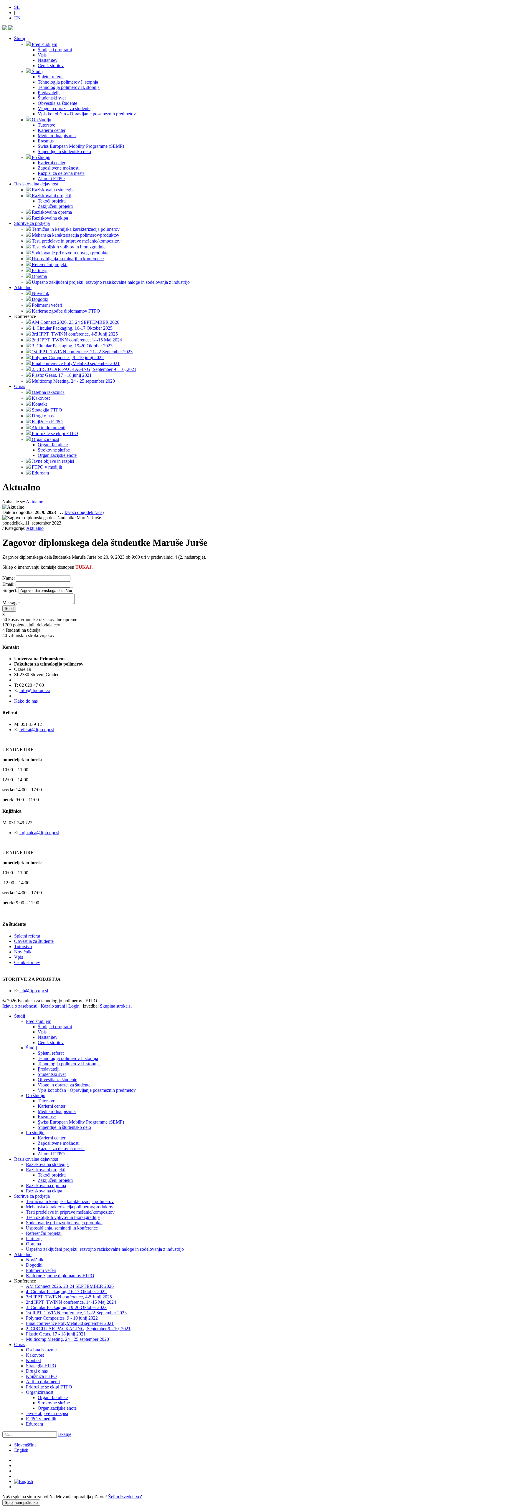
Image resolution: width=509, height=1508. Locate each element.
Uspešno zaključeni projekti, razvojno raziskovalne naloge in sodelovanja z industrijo (105, 1249)
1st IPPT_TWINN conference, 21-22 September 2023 (76, 1312)
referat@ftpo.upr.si (36, 729)
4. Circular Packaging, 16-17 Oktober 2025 (66, 1291)
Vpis (18, 957)
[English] (23, 1481)
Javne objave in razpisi (47, 1413)
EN (17, 17)
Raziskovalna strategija (47, 1164)
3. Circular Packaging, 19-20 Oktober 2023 (66, 1307)
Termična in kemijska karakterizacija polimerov (70, 1201)
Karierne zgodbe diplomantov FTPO (60, 1275)
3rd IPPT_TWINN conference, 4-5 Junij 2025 (69, 1296)
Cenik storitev (27, 962)
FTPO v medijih (41, 1418)
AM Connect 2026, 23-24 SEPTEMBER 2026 (70, 1286)
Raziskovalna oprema (46, 1185)
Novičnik (23, 951)
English (21, 1450)
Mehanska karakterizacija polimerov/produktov (69, 1206)
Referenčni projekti (44, 1233)
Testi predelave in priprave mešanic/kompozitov (70, 1212)
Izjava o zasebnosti (19, 1005)
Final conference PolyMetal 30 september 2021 (70, 1323)
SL (17, 7)
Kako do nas (26, 701)
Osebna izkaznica (42, 1349)
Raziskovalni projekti (45, 1169)
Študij (19, 38)
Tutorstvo (23, 946)
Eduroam (34, 1423)
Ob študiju (35, 1095)
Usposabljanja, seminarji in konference (62, 1227)
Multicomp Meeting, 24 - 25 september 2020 (67, 1339)
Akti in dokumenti (43, 1381)
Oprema (33, 1243)
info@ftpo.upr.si (34, 690)
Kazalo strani (53, 1005)
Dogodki (34, 1265)
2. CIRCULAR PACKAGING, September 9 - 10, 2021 (78, 1328)
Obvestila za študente (34, 941)
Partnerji (34, 1238)
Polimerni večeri (41, 1270)
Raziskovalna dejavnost (36, 183)
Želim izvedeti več (125, 1496)
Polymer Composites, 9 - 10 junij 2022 (62, 1317)
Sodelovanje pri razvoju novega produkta (64, 1222)
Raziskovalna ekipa (44, 1190)
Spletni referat (27, 935)
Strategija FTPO (41, 1365)
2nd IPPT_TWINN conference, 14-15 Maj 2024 (71, 1302)
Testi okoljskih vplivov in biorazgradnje (63, 1217)
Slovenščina (25, 1444)
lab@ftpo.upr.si (33, 990)
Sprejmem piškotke (21, 1502)
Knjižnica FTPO (41, 1376)
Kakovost (35, 1355)
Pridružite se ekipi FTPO (49, 1386)
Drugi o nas (37, 1370)
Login (74, 1005)
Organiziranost (39, 1392)
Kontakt (33, 1360)
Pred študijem (38, 1021)
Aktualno (23, 287)
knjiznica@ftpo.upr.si (39, 832)
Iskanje (64, 1434)
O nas (19, 386)
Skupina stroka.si (116, 1005)
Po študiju (35, 1132)
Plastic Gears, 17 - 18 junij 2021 (56, 1333)
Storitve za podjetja (32, 223)
